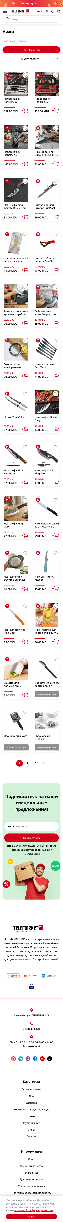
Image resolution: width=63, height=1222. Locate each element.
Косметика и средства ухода (31, 1109)
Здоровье (31, 1102)
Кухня (31, 1116)
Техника (31, 1136)
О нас (31, 1159)
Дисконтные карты (31, 1166)
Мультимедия (31, 1123)
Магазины (31, 1172)
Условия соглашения (31, 1186)
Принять (31, 1216)
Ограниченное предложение (40, 3)
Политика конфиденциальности (32, 1192)
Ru (37, 26)
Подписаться (31, 838)
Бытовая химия (31, 1089)
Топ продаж (28, 3)
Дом (31, 1096)
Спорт (31, 1129)
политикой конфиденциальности (33, 1210)
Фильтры (34, 50)
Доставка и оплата (31, 1179)
